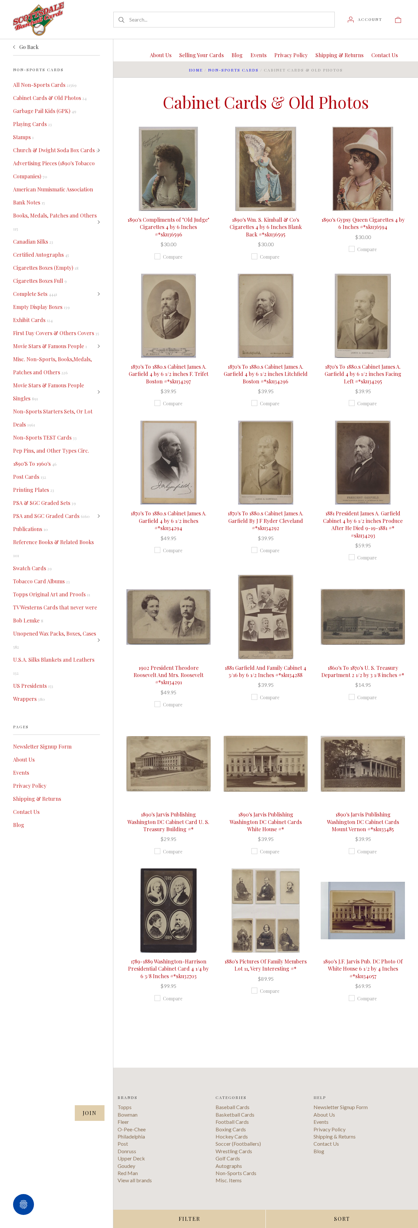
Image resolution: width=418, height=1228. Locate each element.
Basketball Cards (235, 1114)
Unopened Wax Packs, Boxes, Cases (54, 640)
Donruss (127, 1151)
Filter (189, 1218)
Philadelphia (131, 1136)
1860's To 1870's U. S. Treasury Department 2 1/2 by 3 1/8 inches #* (362, 671)
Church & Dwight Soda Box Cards (56, 150)
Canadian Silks (33, 241)
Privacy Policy (29, 785)
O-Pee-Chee (132, 1129)
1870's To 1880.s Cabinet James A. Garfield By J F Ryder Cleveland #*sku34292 (265, 520)
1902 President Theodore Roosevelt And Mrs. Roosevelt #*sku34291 (168, 675)
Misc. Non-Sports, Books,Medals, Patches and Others (52, 366)
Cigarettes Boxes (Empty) (45, 267)
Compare (173, 257)
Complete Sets (35, 293)
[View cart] (398, 19)
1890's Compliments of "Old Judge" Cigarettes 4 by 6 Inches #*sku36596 (168, 227)
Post (123, 1143)
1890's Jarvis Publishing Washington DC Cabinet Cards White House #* (266, 821)
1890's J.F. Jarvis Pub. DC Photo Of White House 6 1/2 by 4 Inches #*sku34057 (363, 968)
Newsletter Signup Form (42, 746)
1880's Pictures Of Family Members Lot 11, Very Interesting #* (265, 965)
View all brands (135, 1180)
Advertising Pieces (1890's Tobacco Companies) (54, 170)
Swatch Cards (32, 568)
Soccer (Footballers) (238, 1143)
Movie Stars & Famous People (50, 346)
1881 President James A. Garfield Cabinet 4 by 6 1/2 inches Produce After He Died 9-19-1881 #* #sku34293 (363, 524)
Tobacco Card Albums (41, 581)
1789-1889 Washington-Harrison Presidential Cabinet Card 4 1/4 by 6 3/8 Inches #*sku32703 (168, 968)
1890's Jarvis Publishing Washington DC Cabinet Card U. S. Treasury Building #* (168, 821)
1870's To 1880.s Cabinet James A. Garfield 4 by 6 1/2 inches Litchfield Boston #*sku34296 (266, 374)
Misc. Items (229, 1180)
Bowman (127, 1114)
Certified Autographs (41, 254)
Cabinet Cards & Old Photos (50, 97)
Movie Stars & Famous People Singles (48, 392)
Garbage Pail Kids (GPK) (44, 110)
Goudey (126, 1166)
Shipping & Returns (37, 798)
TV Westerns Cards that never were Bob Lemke (55, 614)
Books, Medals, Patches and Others (55, 222)
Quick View (168, 148)
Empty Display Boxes (41, 306)
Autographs (229, 1166)
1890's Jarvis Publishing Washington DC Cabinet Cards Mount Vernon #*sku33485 (363, 821)
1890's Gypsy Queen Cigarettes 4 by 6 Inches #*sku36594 (363, 223)
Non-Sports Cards (233, 70)
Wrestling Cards (234, 1151)
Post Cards (29, 476)
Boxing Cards (231, 1129)
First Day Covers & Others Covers (56, 333)
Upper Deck (131, 1158)
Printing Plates (33, 489)
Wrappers (29, 698)
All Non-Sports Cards (44, 84)
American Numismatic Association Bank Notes (53, 196)
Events (21, 772)
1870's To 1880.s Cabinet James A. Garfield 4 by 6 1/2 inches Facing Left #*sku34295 (363, 374)
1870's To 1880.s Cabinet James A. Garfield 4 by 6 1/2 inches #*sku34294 (168, 520)
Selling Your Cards (201, 55)
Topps (125, 1107)
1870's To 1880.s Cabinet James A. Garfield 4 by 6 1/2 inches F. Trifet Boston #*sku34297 (168, 374)
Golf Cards (228, 1158)
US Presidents (33, 685)
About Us (24, 759)
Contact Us (26, 811)
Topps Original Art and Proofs (51, 594)
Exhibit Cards (33, 319)
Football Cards (232, 1122)
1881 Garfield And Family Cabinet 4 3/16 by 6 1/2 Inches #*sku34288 (265, 671)
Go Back (28, 46)
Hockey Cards (232, 1136)
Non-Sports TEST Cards (45, 437)
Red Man (128, 1173)
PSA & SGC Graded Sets (44, 502)
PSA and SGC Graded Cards (51, 515)
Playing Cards (32, 124)
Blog (18, 824)
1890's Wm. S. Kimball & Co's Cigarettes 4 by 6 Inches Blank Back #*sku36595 (266, 227)
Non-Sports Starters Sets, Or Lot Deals (52, 418)
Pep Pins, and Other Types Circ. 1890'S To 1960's (51, 457)
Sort (342, 1218)
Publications (30, 528)
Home (196, 70)
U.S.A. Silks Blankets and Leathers (53, 666)
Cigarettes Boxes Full (40, 280)
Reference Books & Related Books (53, 548)
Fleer (123, 1122)
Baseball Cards (232, 1107)
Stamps (23, 137)
